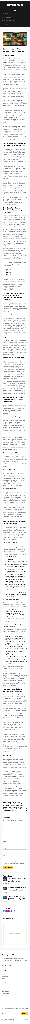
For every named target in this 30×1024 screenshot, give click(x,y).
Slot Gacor (6, 24)
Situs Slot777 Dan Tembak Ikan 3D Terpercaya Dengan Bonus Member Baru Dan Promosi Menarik (17, 889)
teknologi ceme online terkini (14, 808)
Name (5, 841)
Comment (6, 825)
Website (5, 855)
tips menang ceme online (9, 810)
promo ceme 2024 (8, 807)
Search (24, 1013)
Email (5, 848)
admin (12, 55)
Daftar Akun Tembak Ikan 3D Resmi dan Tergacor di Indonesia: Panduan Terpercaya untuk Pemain (17, 880)
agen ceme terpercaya (9, 802)
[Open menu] (15, 10)
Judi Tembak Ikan (8, 20)
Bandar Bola (6, 14)
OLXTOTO (25, 1019)
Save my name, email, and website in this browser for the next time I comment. (15, 862)
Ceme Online (6, 17)
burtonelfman (15, 5)
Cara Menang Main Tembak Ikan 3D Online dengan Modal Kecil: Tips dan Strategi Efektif (16, 898)
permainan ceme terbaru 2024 (14, 805)
